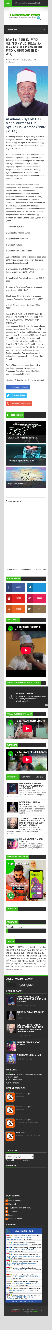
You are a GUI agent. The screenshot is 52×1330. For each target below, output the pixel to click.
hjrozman (12, 1215)
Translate (25, 1160)
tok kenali (19, 966)
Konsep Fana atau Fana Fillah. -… (19, 1244)
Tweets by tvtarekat (14, 927)
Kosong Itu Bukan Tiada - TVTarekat (20, 1290)
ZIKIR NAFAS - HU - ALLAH (29, 1055)
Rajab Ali (12, 1204)
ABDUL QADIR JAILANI (32, 961)
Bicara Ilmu (15, 946)
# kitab (13, 961)
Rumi (35, 966)
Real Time (23, 1301)
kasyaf (28, 966)
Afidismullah (23, 1093)
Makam (9, 966)
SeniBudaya (31, 958)
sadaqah (16, 969)
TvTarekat (12, 1211)
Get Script (15, 1301)
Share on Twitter (18, 395)
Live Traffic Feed (24, 1231)
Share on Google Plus (21, 403)
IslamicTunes (37, 1312)
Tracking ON (32, 1301)
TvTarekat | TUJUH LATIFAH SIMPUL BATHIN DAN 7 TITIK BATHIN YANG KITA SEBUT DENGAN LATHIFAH (30, 1028)
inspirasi (29, 964)
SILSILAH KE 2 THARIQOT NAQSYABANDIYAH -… (19, 1238)
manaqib (40, 964)
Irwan (20, 1133)
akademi (33, 956)
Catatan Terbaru (12, 570)
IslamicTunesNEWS (13, 1080)
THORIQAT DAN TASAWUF (20, 1208)
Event (43, 958)
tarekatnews (15, 958)
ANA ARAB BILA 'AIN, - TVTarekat (24, 1270)
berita (44, 956)
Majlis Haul (18, 964)
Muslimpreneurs (12, 1083)
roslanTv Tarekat (15, 1219)
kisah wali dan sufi (30, 950)
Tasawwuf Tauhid (15, 955)
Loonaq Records (15, 1201)
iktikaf (42, 966)
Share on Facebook (20, 387)
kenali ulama (10, 62)
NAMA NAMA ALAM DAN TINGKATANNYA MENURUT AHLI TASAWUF (31, 999)
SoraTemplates (15, 1312)
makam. (8, 969)
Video (8, 964)
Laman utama (26, 570)
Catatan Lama (40, 570)
